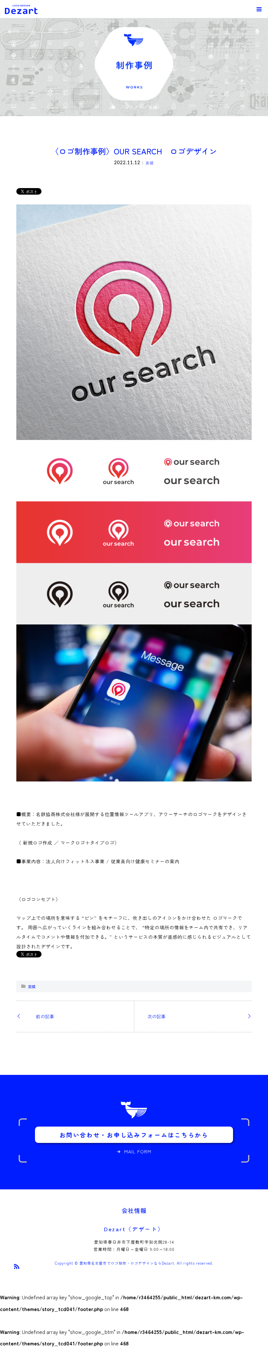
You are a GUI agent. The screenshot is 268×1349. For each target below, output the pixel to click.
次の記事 (156, 1016)
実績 (149, 163)
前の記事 (45, 1016)
